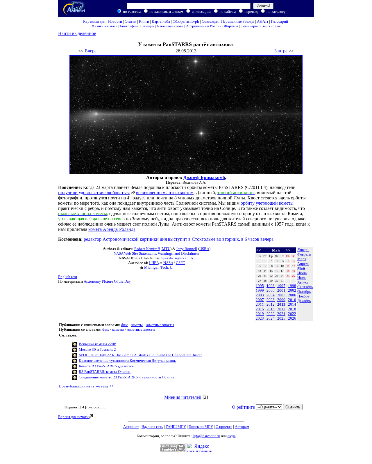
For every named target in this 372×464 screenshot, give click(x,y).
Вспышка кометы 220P (97, 344)
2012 (271, 304)
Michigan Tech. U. (158, 267)
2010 (292, 299)
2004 (271, 295)
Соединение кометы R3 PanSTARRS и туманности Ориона (126, 377)
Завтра (280, 50)
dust (124, 325)
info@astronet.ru (206, 436)
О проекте (224, 426)
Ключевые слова (170, 26)
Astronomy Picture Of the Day (107, 281)
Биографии (129, 26)
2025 (281, 318)
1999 (260, 290)
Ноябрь (303, 296)
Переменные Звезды (237, 21)
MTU (166, 249)
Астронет (131, 426)
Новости (115, 21)
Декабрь (304, 301)
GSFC (180, 263)
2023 (260, 318)
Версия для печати (74, 417)
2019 (260, 313)
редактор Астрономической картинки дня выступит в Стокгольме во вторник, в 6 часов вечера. (179, 239)
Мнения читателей (182, 397)
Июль (301, 277)
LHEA (154, 263)
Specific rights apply (177, 258)
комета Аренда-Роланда (111, 229)
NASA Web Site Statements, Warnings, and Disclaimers (156, 253)
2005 (281, 295)
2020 (271, 313)
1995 (260, 286)
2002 (292, 290)
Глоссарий (279, 21)
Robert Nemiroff (147, 249)
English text (67, 276)
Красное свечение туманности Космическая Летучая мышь (127, 360)
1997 (281, 286)
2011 (260, 304)
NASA (168, 263)
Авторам (242, 426)
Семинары (249, 26)
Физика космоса (104, 26)
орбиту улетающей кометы (267, 203)
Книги (144, 21)
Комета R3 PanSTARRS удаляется (106, 366)
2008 (271, 299)
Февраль (304, 254)
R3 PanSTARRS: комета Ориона (104, 371)
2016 (271, 309)
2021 (281, 313)
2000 (271, 290)
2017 (281, 309)
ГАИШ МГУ (176, 426)
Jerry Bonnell (186, 249)
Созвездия (210, 21)
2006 (292, 295)
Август (303, 282)
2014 (292, 304)
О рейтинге (243, 407)
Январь (303, 249)
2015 (260, 309)
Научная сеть (152, 426)
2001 (281, 290)
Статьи (130, 21)
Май (301, 268)
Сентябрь (305, 287)
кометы (137, 325)
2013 (281, 304)
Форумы (231, 26)
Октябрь (304, 291)
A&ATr (262, 21)
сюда (232, 436)
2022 (292, 313)
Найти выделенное (77, 33)
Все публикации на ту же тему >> (86, 386)
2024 (271, 318)
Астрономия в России (203, 26)
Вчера (90, 50)
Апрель (303, 263)
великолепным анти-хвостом (165, 192)
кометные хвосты (160, 325)
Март (301, 259)
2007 (260, 299)
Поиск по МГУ (201, 426)
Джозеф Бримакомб (204, 177)
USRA (204, 249)
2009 (281, 299)
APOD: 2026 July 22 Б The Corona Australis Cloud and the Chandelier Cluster (140, 355)
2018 (292, 309)
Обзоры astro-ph (186, 21)
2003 (260, 295)
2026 (292, 318)
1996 (271, 286)
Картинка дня (94, 21)
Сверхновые (270, 26)
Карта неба (161, 21)
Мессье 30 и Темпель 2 (97, 349)
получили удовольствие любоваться (94, 192)
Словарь (147, 26)
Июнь (302, 273)
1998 (292, 286)
